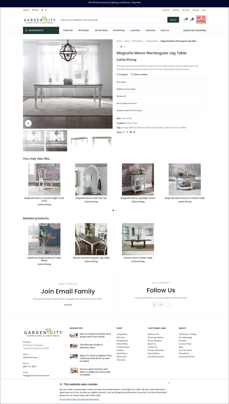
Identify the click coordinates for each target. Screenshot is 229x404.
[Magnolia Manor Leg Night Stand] (138, 179)
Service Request (155, 340)
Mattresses (122, 356)
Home (119, 41)
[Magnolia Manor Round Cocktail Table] (184, 179)
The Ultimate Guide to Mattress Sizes (91, 346)
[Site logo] (39, 19)
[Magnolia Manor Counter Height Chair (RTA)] (44, 179)
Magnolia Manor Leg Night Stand (138, 198)
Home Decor (122, 353)
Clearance (121, 360)
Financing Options (156, 337)
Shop (127, 41)
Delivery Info (153, 334)
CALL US (26, 10)
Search (173, 20)
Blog (181, 347)
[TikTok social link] (49, 10)
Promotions (184, 353)
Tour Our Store (185, 350)
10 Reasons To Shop (187, 334)
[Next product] (124, 46)
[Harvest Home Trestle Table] (138, 239)
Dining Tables (152, 41)
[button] (26, 140)
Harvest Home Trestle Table (138, 257)
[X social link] (127, 132)
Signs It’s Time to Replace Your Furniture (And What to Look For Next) (96, 358)
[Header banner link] (114, 3)
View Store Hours (30, 357)
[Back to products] (121, 46)
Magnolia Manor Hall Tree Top (91, 198)
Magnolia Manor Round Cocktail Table (185, 198)
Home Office (122, 344)
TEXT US (35, 10)
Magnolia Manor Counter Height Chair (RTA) (44, 199)
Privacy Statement (156, 350)
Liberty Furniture (172, 127)
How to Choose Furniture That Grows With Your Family (95, 335)
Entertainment (123, 347)
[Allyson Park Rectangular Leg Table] (91, 239)
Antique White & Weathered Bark (136, 127)
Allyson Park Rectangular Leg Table (91, 257)
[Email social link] (130, 132)
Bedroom (121, 337)
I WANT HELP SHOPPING (194, 30)
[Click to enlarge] (28, 123)
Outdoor (120, 350)
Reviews (182, 340)
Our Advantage (185, 337)
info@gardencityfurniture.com (36, 375)
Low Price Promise (156, 356)
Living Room (122, 334)
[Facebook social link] (42, 10)
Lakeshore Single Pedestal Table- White (44, 259)
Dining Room (137, 41)
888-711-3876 (29, 366)
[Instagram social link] (46, 10)
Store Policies (154, 353)
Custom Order (185, 344)
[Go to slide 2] (116, 210)
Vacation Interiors (187, 356)
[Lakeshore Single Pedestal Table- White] (44, 239)
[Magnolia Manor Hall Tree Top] (91, 179)
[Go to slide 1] (113, 210)
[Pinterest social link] (134, 132)
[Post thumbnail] (74, 336)
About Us (152, 344)
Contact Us (153, 347)
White (183, 127)
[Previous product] (118, 46)
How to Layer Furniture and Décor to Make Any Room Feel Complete (95, 372)
